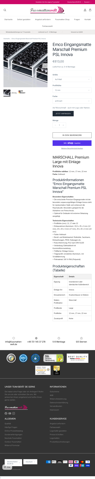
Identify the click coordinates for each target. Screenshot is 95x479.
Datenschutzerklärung (59, 402)
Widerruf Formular (12, 445)
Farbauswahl (47, 26)
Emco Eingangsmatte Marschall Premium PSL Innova (29, 39)
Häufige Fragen (11, 427)
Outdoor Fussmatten (13, 442)
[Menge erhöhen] (64, 125)
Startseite (8, 19)
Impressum (54, 410)
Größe (55, 75)
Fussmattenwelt (15, 469)
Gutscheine (54, 391)
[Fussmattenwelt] (47, 10)
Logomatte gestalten (58, 431)
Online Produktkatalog (14, 431)
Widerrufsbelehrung (58, 399)
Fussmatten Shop (62, 19)
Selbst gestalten (23, 19)
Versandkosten (56, 406)
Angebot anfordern (43, 19)
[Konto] (84, 10)
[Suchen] (4, 10)
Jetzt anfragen (63, 113)
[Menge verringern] (55, 125)
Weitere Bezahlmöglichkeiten (72, 148)
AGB (51, 395)
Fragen (77, 19)
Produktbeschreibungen (60, 442)
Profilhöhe (57, 85)
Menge (55, 120)
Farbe (55, 96)
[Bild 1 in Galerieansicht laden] (25, 64)
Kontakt (88, 19)
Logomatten (55, 438)
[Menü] (91, 474)
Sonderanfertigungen (13, 434)
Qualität (8, 423)
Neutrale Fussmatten (13, 438)
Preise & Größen (56, 434)
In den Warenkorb (72, 135)
